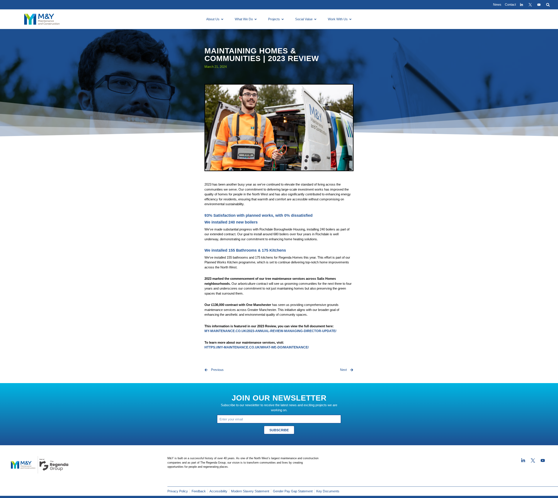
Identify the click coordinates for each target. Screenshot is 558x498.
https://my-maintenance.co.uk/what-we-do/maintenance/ (256, 347)
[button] (547, 4)
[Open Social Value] (315, 19)
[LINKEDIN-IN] (521, 5)
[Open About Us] (222, 19)
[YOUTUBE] (539, 5)
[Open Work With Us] (350, 19)
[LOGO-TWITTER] (530, 5)
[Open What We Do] (255, 19)
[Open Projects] (282, 19)
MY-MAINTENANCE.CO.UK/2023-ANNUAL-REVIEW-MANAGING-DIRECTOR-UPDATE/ (270, 331)
